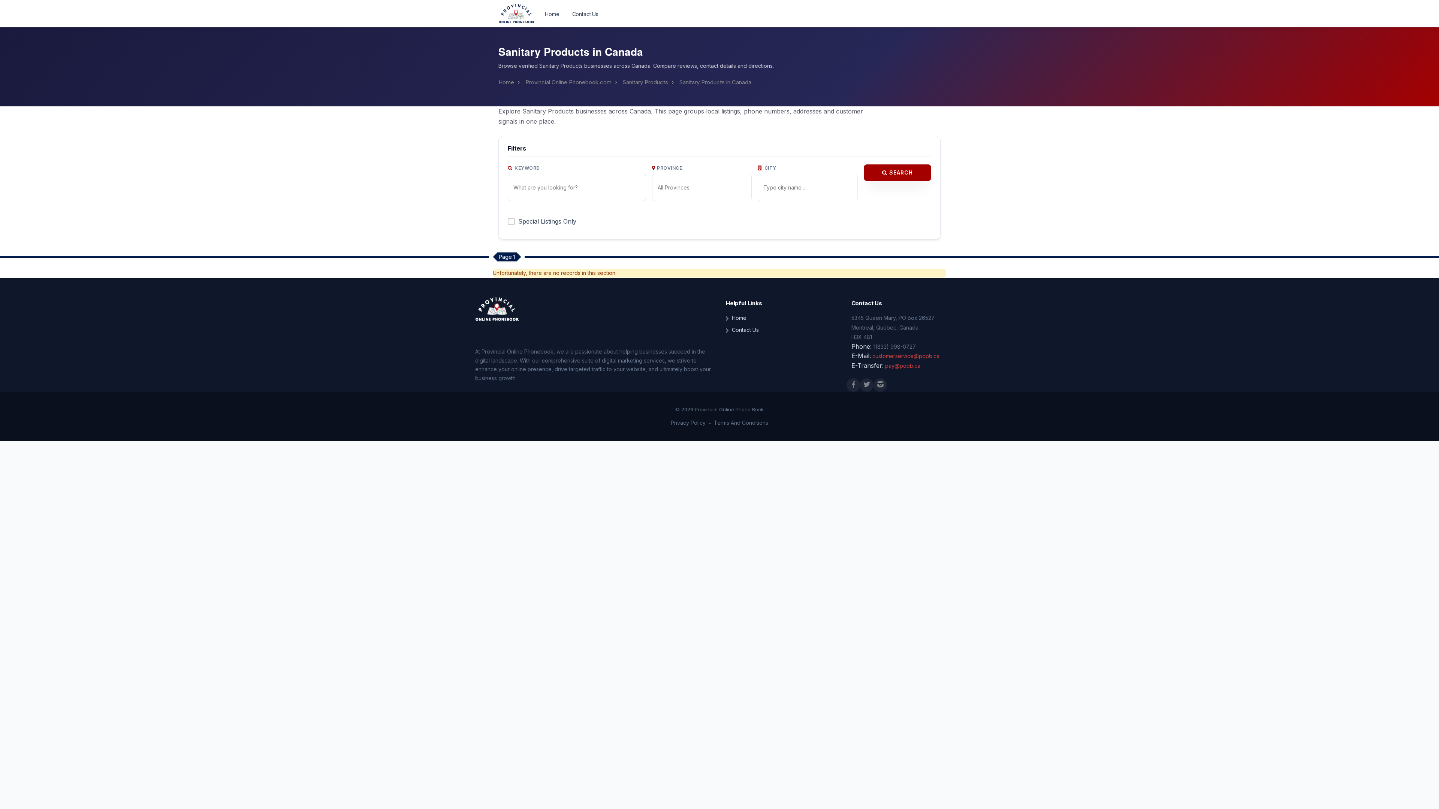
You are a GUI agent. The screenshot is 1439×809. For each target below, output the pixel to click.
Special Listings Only (547, 221)
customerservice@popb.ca (905, 356)
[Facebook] (853, 385)
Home (552, 14)
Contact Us (585, 14)
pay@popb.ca (902, 366)
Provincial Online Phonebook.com (568, 82)
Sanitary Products (645, 82)
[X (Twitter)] (867, 385)
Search (900, 172)
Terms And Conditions (741, 422)
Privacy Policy (688, 422)
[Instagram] (880, 385)
